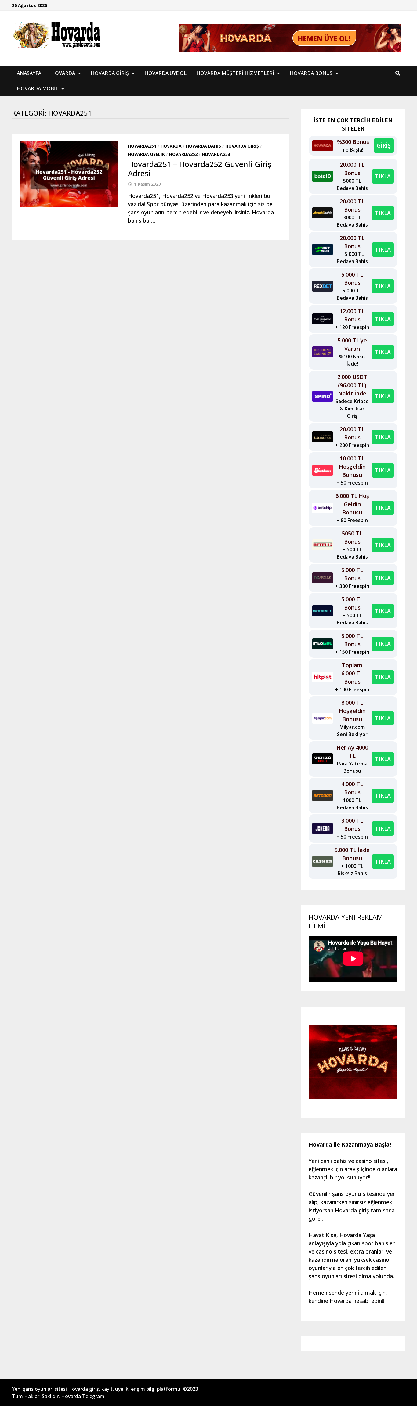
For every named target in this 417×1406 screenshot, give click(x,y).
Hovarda (63, 73)
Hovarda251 (142, 146)
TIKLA (383, 176)
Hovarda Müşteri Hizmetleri (235, 73)
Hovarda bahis (203, 146)
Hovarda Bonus (311, 73)
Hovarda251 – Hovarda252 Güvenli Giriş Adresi (199, 168)
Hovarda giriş (242, 146)
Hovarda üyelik (146, 154)
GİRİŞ (384, 145)
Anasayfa (29, 73)
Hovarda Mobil (37, 88)
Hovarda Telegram (82, 1396)
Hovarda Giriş (110, 73)
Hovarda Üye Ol (165, 73)
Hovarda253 (216, 154)
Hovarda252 (183, 154)
